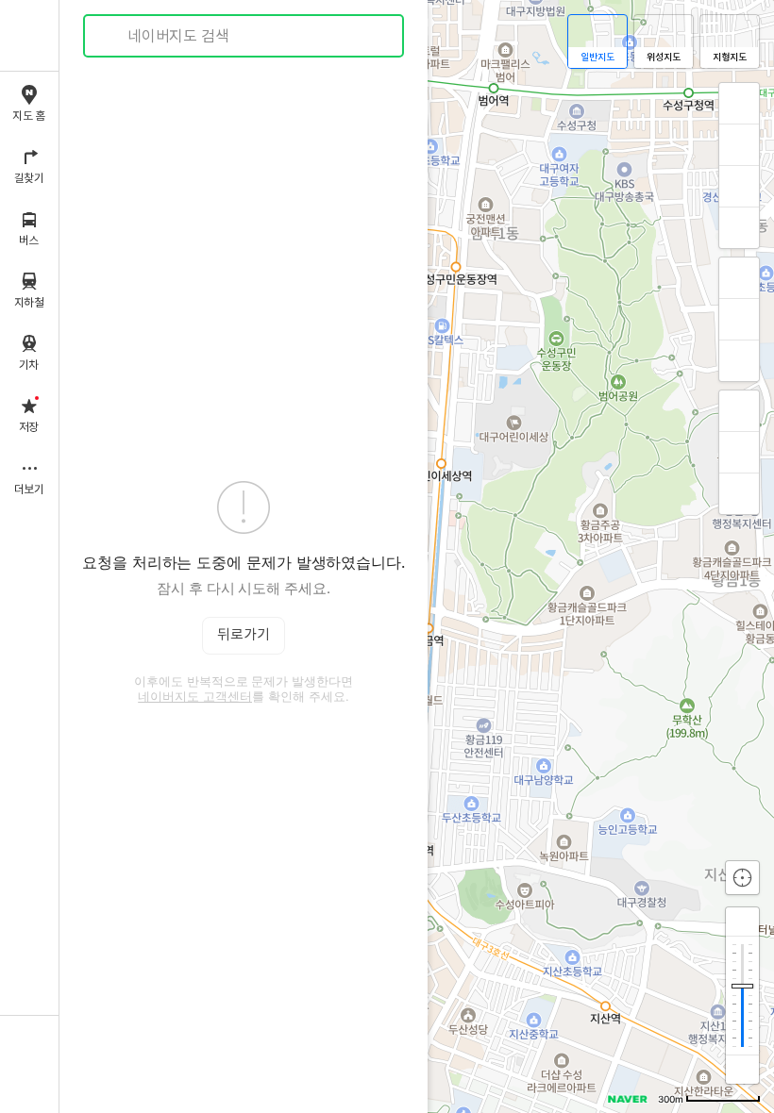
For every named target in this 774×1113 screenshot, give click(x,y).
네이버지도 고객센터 (195, 696)
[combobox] (244, 36)
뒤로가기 (243, 635)
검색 (111, 36)
